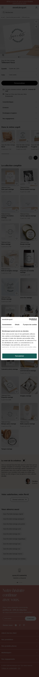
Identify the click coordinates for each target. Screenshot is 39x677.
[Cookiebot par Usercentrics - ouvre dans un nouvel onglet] (29, 319)
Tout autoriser (19, 356)
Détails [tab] (17, 324)
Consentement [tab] (6, 324)
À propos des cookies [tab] (30, 324)
